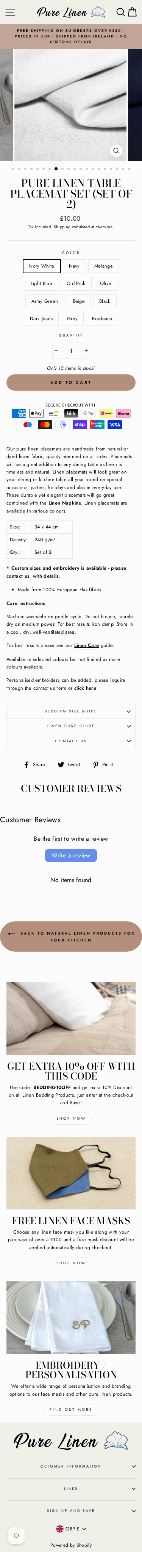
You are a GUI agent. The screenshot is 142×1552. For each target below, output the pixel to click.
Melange (103, 266)
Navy (74, 266)
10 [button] (69, 169)
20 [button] (130, 169)
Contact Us (71, 741)
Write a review (71, 855)
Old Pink (76, 283)
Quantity (71, 335)
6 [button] (44, 169)
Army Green (44, 301)
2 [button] (20, 169)
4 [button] (32, 169)
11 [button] (75, 169)
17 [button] (112, 169)
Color (71, 253)
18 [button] (118, 169)
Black (105, 301)
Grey (72, 318)
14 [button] (93, 169)
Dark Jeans (41, 318)
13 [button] (87, 169)
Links (71, 1488)
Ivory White (42, 266)
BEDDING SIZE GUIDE (71, 711)
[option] (71, 36)
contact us (18, 576)
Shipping (62, 227)
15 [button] (99, 169)
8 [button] (56, 169)
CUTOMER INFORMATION (71, 1466)
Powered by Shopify (71, 1545)
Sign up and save (71, 1510)
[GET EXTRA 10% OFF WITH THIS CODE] (71, 1018)
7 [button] (50, 169)
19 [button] (124, 169)
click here (85, 688)
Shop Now (71, 1118)
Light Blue (41, 283)
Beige (79, 301)
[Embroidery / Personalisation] (71, 1317)
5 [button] (38, 169)
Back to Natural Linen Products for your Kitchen (76, 937)
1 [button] (14, 169)
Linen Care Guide (71, 726)
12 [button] (81, 169)
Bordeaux (102, 318)
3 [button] (26, 169)
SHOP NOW (71, 1263)
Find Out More (71, 1409)
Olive (106, 283)
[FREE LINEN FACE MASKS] (71, 1173)
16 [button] (106, 169)
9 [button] (63, 169)
